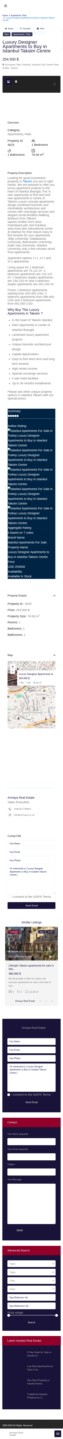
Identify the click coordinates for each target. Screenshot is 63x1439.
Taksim (14, 68)
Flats (24, 15)
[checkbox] (9, 897)
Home (5, 15)
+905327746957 (22, 809)
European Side (13, 64)
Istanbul (26, 64)
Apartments (16, 15)
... (14, 986)
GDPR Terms (42, 896)
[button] (31, 690)
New (7, 34)
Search (31, 1322)
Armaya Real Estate (21, 797)
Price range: (15, 1312)
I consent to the (31, 897)
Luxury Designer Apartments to (36, 674)
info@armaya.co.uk (24, 814)
